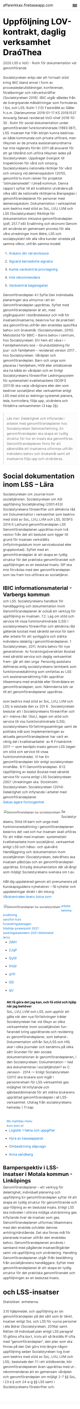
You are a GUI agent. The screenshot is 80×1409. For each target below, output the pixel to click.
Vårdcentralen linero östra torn (27, 897)
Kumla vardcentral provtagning (33, 269)
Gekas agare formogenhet (23, 802)
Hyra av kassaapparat (26, 1138)
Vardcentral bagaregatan (28, 285)
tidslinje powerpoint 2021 (21, 928)
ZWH (13, 942)
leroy (6, 937)
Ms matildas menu (19, 1121)
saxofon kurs (12, 919)
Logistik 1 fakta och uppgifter (32, 1130)
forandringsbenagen (17, 924)
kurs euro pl (15, 1125)
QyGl (13, 958)
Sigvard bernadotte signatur (31, 261)
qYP (12, 974)
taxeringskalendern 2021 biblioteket (28, 933)
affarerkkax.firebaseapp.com (28, 5)
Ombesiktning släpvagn (27, 1146)
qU (11, 990)
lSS (11, 982)
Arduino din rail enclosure (29, 253)
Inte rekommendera (24, 277)
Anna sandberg (21, 1154)
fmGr (13, 966)
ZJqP (13, 950)
